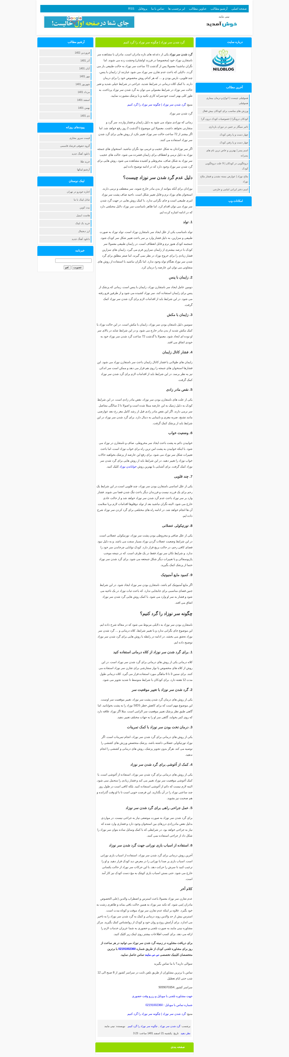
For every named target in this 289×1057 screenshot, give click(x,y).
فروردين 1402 (82, 52)
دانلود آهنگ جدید (81, 153)
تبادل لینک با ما (82, 199)
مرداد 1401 (84, 92)
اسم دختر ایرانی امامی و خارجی (230, 189)
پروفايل (142, 8)
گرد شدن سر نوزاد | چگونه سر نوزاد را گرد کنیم (154, 42)
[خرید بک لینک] (89, 26)
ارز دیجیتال (84, 231)
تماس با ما (157, 8)
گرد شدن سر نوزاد (169, 1026)
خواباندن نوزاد (128, 466)
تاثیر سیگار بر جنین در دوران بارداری (228, 126)
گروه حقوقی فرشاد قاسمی (75, 145)
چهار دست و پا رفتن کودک (234, 134)
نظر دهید (186, 1033)
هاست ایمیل (83, 215)
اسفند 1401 (83, 99)
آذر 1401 (85, 60)
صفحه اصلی (239, 8)
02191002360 (127, 948)
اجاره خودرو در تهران (78, 191)
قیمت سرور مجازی (79, 137)
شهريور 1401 (82, 84)
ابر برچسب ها (176, 8)
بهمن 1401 (84, 107)
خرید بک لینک (82, 223)
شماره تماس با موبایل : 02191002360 (168, 1005)
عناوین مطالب (198, 8)
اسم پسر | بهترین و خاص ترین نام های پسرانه (227, 153)
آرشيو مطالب (219, 8)
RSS (131, 8)
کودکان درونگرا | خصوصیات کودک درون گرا (224, 118)
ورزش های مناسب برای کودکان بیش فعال (225, 111)
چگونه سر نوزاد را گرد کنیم (143, 1026)
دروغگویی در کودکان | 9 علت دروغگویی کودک (226, 166)
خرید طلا (85, 161)
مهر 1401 (85, 76)
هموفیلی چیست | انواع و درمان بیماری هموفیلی (227, 101)
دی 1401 (85, 115)
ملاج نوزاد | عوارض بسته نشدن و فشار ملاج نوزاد (224, 179)
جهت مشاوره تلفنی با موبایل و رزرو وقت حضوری (162, 996)
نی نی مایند (152, 954)
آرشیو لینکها (83, 169)
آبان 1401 (84, 68)
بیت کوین (85, 207)
